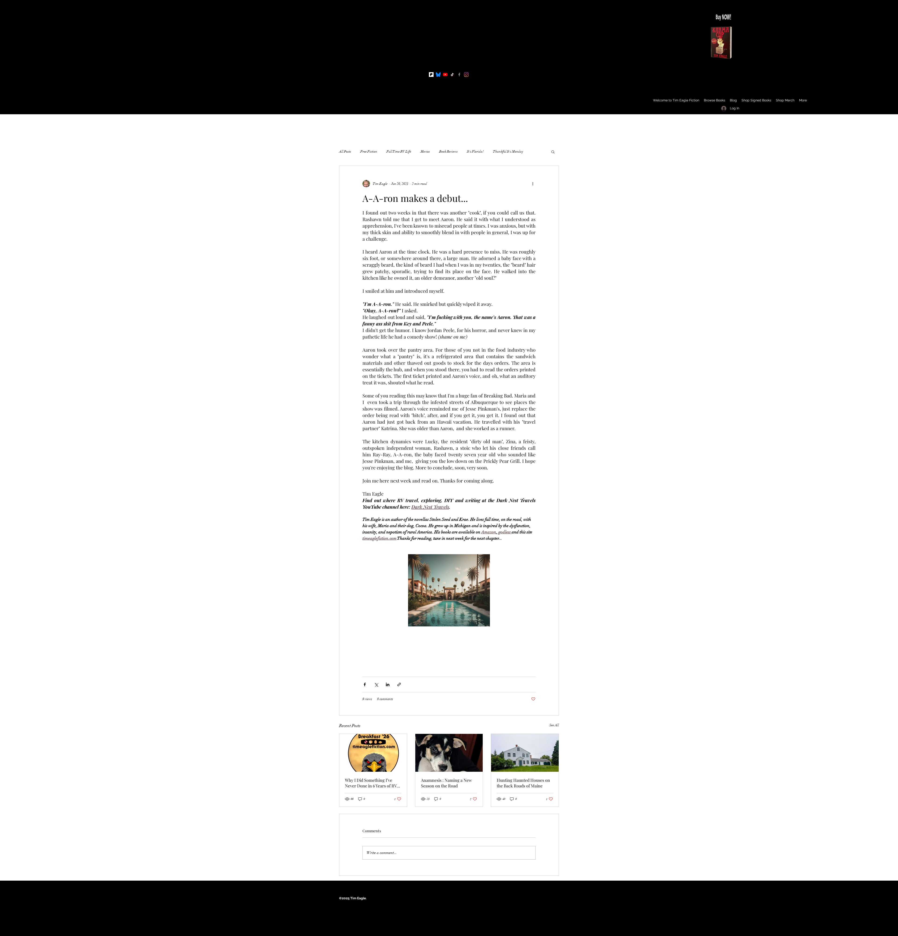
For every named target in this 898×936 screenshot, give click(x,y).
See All (554, 725)
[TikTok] (452, 74)
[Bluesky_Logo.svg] (438, 74)
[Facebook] (459, 74)
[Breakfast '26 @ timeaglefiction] (373, 753)
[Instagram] (466, 74)
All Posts (345, 152)
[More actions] (533, 183)
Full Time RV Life (399, 152)
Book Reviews (448, 152)
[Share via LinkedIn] (387, 684)
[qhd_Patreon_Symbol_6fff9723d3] (431, 74)
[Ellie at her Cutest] (449, 753)
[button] (553, 152)
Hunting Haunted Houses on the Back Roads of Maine (523, 783)
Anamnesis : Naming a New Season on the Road (446, 783)
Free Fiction (368, 152)
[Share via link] (399, 684)
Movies (425, 152)
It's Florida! (475, 152)
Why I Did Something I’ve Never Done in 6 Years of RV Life (371, 783)
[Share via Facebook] (364, 684)
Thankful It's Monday (508, 152)
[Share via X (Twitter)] (376, 684)
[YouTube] (445, 74)
